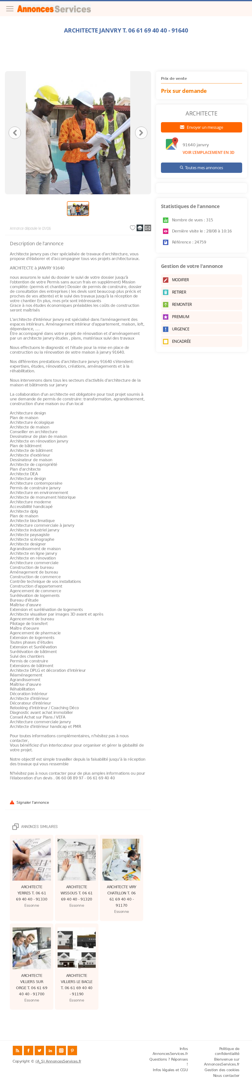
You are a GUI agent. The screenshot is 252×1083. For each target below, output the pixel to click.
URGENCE (180, 329)
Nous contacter (226, 1075)
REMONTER (182, 304)
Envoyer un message (204, 127)
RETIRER (179, 292)
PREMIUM (180, 316)
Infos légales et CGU (170, 1070)
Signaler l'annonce (32, 802)
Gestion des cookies (222, 1070)
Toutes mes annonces (204, 167)
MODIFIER (180, 279)
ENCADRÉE (181, 341)
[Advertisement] (126, 53)
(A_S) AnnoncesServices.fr (58, 1061)
